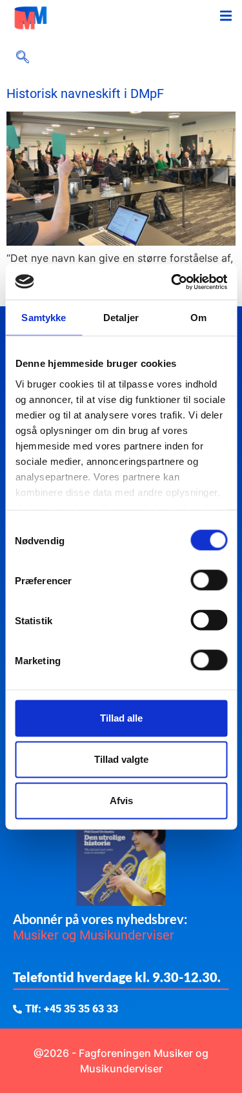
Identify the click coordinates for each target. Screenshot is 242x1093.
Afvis (121, 800)
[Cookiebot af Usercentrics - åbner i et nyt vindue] (172, 281)
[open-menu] (226, 18)
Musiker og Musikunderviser (93, 935)
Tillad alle (121, 718)
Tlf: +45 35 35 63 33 (71, 1009)
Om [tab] (198, 317)
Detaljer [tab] (121, 317)
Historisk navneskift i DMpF (85, 93)
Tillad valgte (121, 759)
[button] (22, 58)
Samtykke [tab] (43, 317)
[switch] (208, 580)
